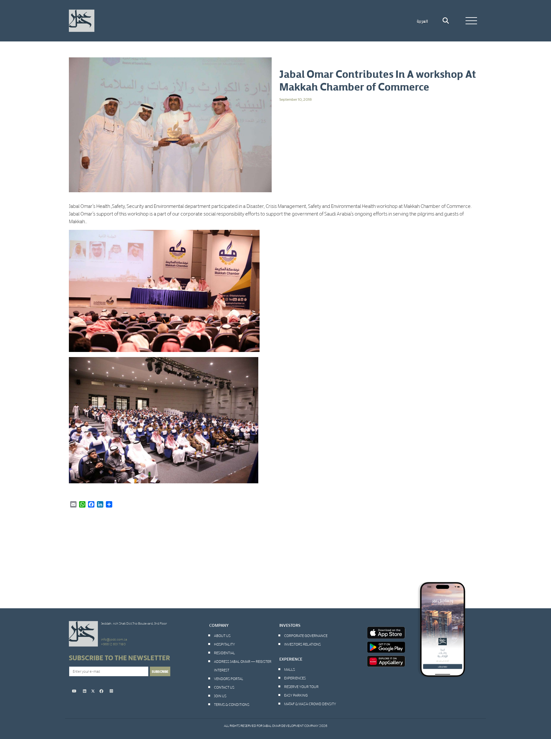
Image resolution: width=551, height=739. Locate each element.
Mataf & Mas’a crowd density (310, 703)
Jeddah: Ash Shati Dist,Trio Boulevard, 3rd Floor (134, 623)
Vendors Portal (228, 678)
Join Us (220, 696)
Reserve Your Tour (301, 686)
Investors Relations (302, 644)
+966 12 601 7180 (113, 644)
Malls (289, 669)
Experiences (295, 678)
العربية (422, 21)
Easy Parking (296, 695)
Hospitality (224, 644)
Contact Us (224, 687)
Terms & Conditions (231, 704)
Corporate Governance (305, 635)
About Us (222, 635)
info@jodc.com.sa (114, 639)
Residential (224, 652)
